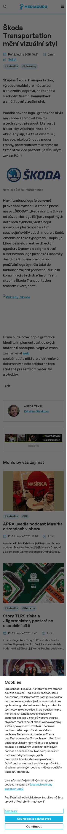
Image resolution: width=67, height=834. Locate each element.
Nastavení (11, 811)
